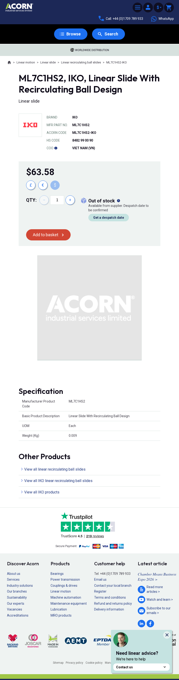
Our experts (15, 603)
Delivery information (109, 609)
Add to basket (45, 234)
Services (13, 579)
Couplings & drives (64, 585)
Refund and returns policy (113, 603)
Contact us (124, 667)
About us (13, 574)
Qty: (31, 200)
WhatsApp (166, 19)
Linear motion (26, 62)
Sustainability (17, 597)
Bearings (57, 574)
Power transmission (65, 579)
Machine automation (66, 597)
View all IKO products (41, 492)
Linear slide (48, 62)
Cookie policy (94, 662)
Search (111, 33)
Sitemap (58, 662)
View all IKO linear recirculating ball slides (58, 481)
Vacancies (14, 609)
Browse (73, 33)
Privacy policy (74, 662)
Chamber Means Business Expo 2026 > (157, 577)
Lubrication (59, 609)
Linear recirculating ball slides (81, 62)
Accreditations (17, 615)
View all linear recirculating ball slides (55, 469)
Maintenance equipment (69, 603)
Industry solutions (20, 585)
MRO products (61, 615)
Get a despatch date (108, 217)
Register (100, 591)
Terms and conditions (110, 597)
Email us (100, 579)
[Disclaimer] (55, 148)
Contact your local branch (112, 585)
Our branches (17, 591)
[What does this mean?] (118, 201)
